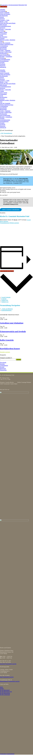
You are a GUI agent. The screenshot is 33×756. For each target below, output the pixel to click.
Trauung (2, 38)
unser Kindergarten (5, 55)
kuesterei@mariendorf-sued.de (8, 664)
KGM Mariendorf (5, 690)
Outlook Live (4, 302)
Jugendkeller (3, 47)
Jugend (2, 17)
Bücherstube (3, 49)
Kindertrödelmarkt (6, 310)
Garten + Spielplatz (5, 50)
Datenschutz (3, 370)
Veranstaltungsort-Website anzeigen (9, 223)
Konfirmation (3, 37)
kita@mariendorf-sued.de (7, 677)
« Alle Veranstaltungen (6, 133)
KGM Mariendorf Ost (6, 691)
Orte (1, 41)
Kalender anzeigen (5, 352)
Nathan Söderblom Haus (6, 44)
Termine (2, 58)
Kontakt (2, 367)
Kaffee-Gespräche (7, 340)
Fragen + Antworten (5, 29)
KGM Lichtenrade (5, 694)
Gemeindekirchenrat (5, 26)
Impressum (3, 368)
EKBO (2, 688)
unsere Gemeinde (4, 12)
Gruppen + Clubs (4, 20)
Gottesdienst (3, 33)
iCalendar (3, 299)
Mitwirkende (3, 24)
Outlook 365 (4, 300)
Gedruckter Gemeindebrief (7, 754)
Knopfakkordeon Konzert (10, 348)
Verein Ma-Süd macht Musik (7, 23)
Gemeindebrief (4, 365)
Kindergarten (3, 53)
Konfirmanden (4, 15)
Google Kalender (5, 297)
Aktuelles (2, 9)
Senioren (2, 18)
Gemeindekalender (5, 59)
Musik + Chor (4, 21)
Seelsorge (2, 27)
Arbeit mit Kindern (5, 14)
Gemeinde (3, 11)
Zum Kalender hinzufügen (7, 271)
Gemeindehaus (4, 46)
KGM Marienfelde (5, 693)
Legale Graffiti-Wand (5, 52)
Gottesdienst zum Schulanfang (11, 323)
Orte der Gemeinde (5, 43)
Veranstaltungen (4, 61)
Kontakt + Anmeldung (6, 56)
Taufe (1, 35)
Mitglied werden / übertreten (7, 40)
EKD (1, 687)
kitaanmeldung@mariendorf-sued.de (9, 681)
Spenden (2, 364)
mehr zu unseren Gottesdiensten (10, 209)
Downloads (3, 362)
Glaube (2, 30)
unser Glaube (3, 32)
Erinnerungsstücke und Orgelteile (13, 331)
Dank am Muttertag (7, 309)
